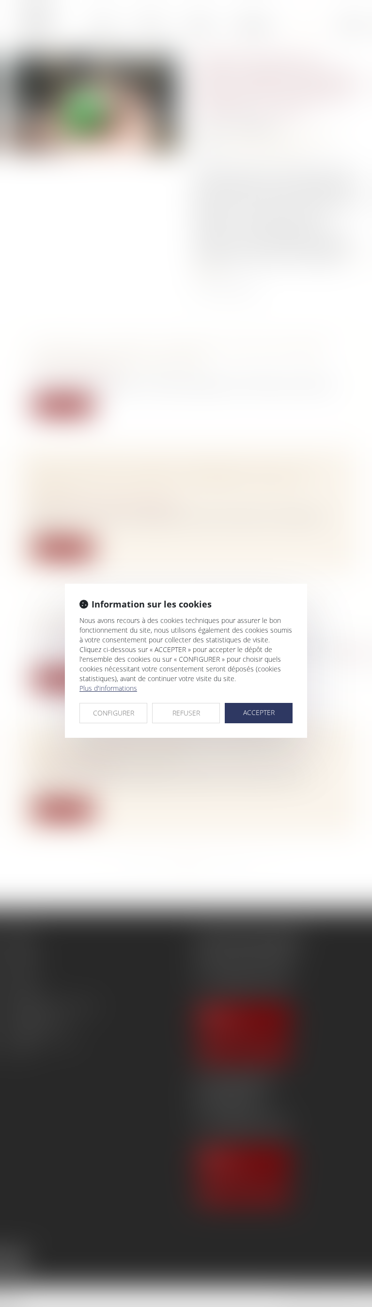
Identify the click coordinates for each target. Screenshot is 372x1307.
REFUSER (186, 712)
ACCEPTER (259, 712)
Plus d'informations (108, 688)
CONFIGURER (113, 712)
